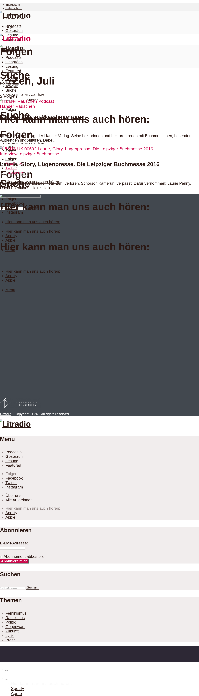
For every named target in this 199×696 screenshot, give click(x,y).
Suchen (32, 587)
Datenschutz (13, 8)
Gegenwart (15, 626)
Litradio (5, 414)
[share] (6, 670)
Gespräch (14, 30)
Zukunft (12, 631)
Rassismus (15, 618)
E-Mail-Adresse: (14, 543)
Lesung (11, 66)
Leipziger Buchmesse (38, 153)
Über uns (13, 495)
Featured (13, 71)
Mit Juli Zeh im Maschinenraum (42, 117)
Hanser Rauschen (17, 106)
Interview (8, 153)
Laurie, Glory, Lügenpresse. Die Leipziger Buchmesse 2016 (79, 164)
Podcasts (13, 26)
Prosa (10, 640)
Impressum (12, 4)
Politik (10, 622)
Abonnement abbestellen (25, 556)
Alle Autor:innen (18, 500)
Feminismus (16, 613)
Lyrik (9, 635)
